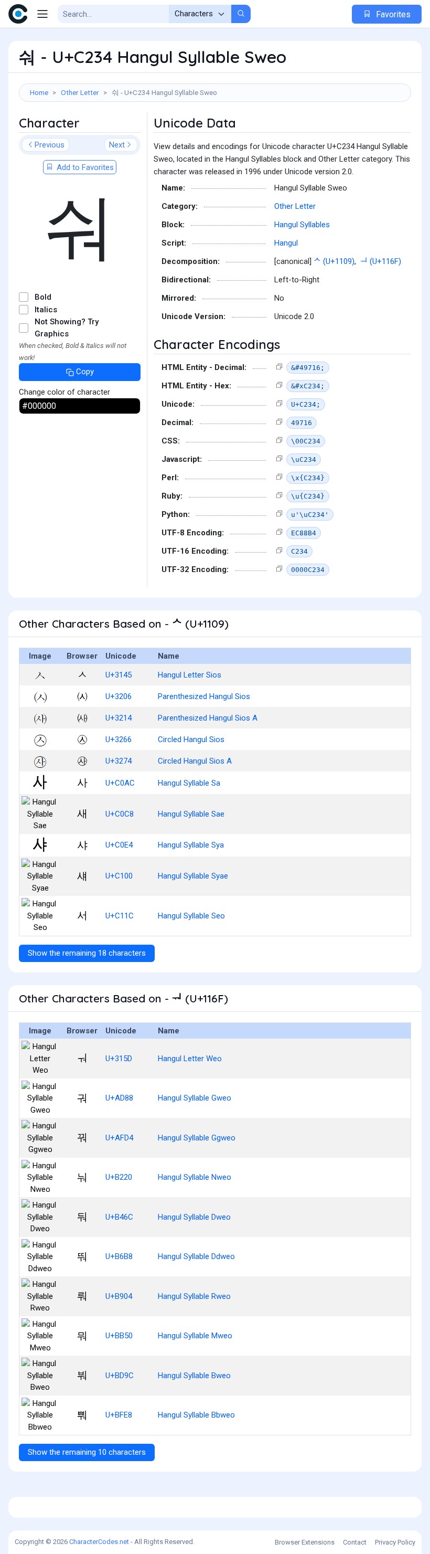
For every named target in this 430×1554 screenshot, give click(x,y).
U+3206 (118, 696)
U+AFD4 (119, 1138)
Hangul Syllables (302, 224)
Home (39, 92)
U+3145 (118, 675)
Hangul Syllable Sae (191, 814)
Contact (355, 1542)
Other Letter (80, 92)
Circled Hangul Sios (191, 739)
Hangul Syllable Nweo (194, 1177)
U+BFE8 (118, 1415)
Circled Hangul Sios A (195, 761)
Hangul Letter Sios (189, 675)
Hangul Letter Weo (190, 1058)
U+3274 (118, 761)
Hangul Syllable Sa (189, 783)
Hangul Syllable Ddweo (196, 1256)
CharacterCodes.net (99, 1542)
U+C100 (119, 876)
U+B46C (119, 1217)
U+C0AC (120, 783)
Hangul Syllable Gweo (194, 1098)
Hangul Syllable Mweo (195, 1335)
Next (117, 145)
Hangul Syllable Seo (191, 916)
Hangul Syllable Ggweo (196, 1138)
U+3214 (118, 718)
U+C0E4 (119, 845)
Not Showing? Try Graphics (67, 328)
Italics (46, 309)
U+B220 (118, 1177)
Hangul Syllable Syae (193, 876)
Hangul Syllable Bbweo (196, 1415)
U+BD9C (119, 1375)
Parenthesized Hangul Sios (204, 696)
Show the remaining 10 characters (87, 1452)
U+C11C (119, 916)
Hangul (286, 243)
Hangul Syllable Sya (191, 845)
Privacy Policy (395, 1542)
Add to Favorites (84, 167)
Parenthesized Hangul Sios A (207, 718)
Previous (49, 145)
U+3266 (118, 739)
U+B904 (118, 1296)
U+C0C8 (119, 814)
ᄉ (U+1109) (334, 261)
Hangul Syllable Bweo (194, 1375)
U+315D (118, 1058)
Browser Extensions (305, 1542)
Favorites (392, 14)
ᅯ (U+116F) (380, 261)
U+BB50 (119, 1335)
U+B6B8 (119, 1256)
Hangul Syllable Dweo (194, 1217)
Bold (43, 297)
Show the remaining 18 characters (87, 953)
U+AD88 (119, 1098)
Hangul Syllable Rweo (194, 1296)
